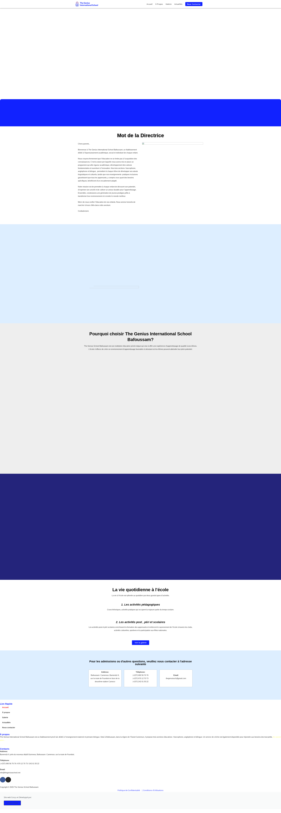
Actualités (6, 722)
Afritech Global (12, 803)
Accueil (5, 707)
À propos (6, 712)
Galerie (5, 717)
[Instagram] (8, 779)
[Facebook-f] (2, 779)
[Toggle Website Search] (206, 4)
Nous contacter (8, 727)
